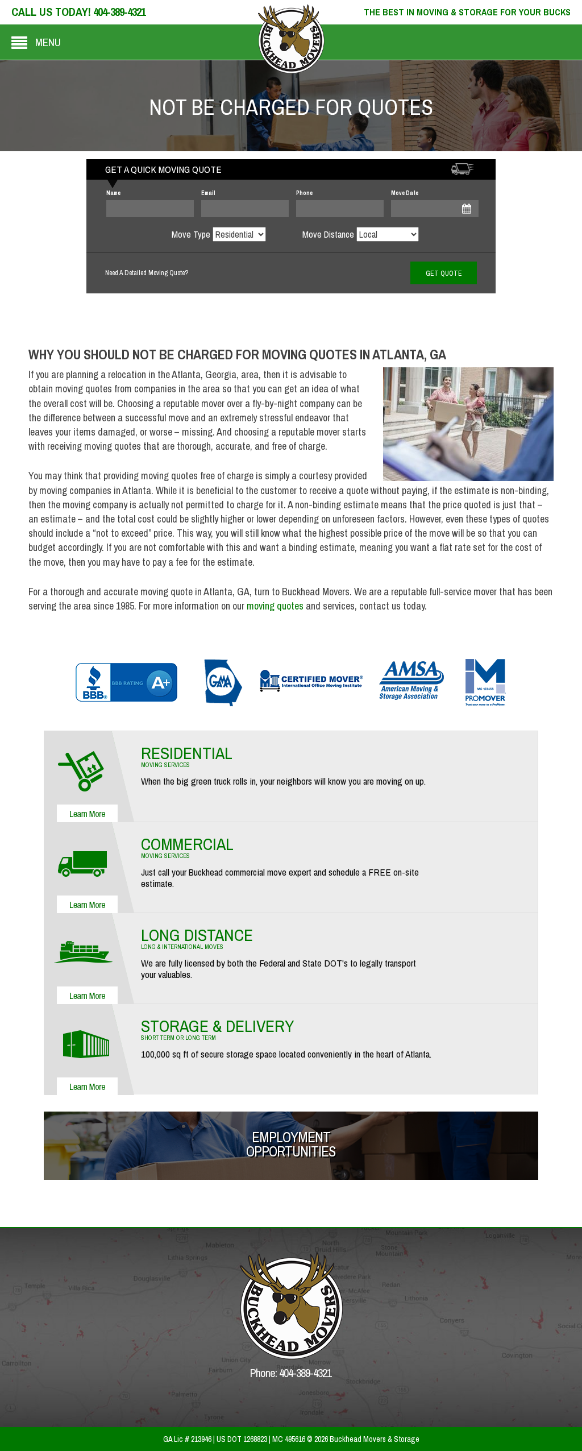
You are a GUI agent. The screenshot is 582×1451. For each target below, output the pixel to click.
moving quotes (275, 606)
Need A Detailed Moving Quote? (146, 272)
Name (113, 193)
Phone (304, 193)
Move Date (404, 193)
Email (208, 193)
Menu (48, 42)
